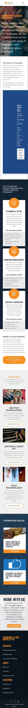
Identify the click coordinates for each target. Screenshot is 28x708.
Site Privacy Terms (8, 675)
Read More (15, 551)
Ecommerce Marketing (10, 658)
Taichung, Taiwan (8, 692)
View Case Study (14, 424)
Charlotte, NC (7, 684)
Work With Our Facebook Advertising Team (14, 360)
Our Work (6, 671)
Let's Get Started (14, 626)
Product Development (10, 650)
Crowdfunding (7, 654)
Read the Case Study (21, 154)
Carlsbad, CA (7, 688)
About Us (6, 667)
